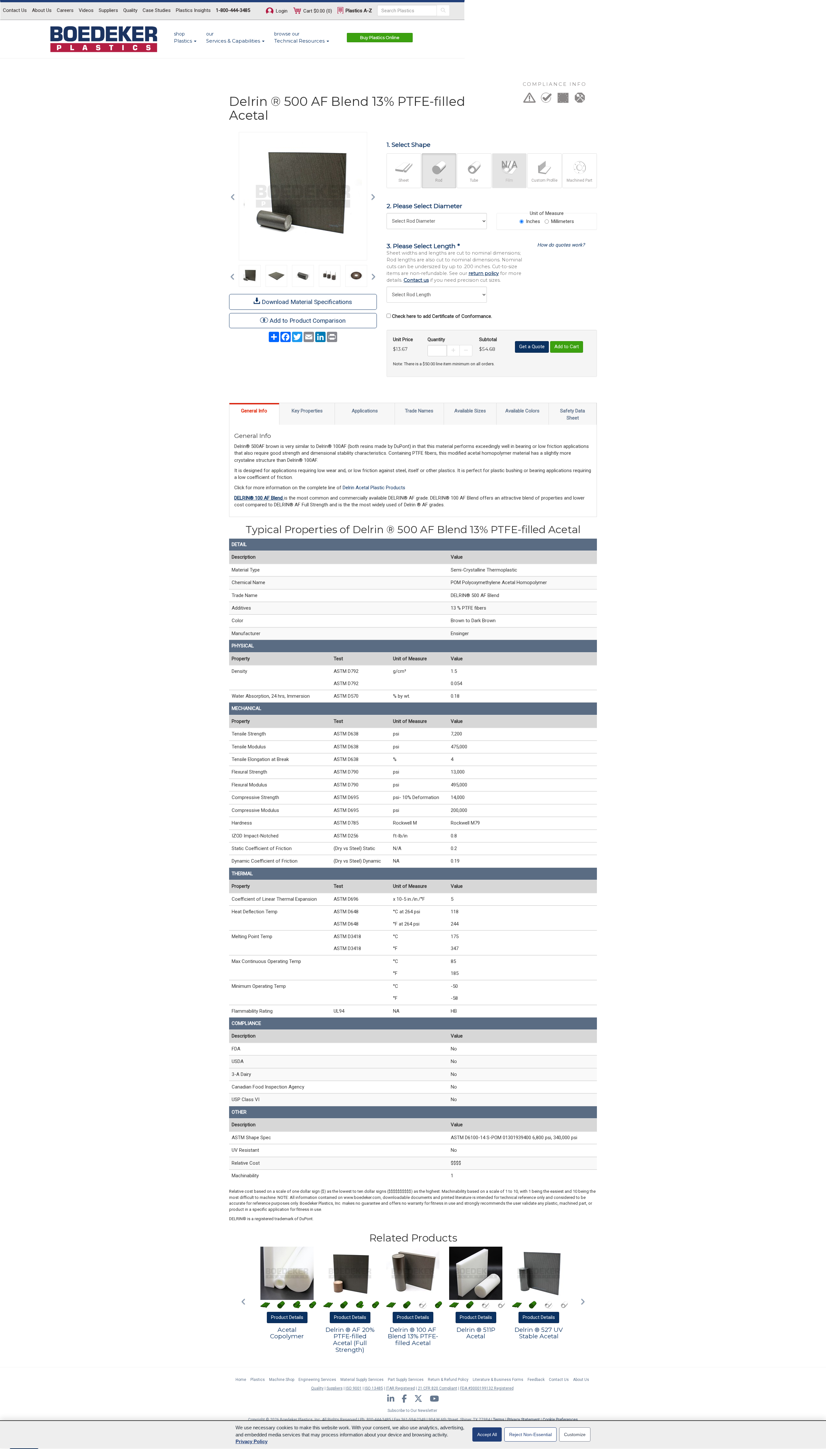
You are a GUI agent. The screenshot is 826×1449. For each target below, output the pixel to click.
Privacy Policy (251, 1441)
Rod (438, 180)
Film (509, 180)
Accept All (487, 1434)
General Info (254, 411)
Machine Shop (281, 1379)
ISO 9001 (354, 1388)
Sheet (403, 180)
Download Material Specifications (306, 302)
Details (287, 1317)
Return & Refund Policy (448, 1379)
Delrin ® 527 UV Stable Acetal (539, 1333)
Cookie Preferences (560, 1419)
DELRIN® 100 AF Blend (259, 498)
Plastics (257, 1379)
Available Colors (522, 411)
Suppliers (108, 10)
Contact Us (15, 10)
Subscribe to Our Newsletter (412, 1410)
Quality (130, 10)
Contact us (416, 280)
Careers (65, 10)
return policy (483, 273)
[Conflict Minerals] (579, 99)
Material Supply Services (362, 1379)
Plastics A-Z (358, 11)
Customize (575, 1434)
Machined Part (579, 180)
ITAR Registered (400, 1388)
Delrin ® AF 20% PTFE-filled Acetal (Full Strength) (350, 1340)
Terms (498, 1419)
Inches (533, 221)
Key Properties (307, 411)
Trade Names (419, 411)
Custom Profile (544, 180)
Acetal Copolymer (287, 1333)
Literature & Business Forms (498, 1379)
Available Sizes (470, 411)
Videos (86, 10)
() (317, 11)
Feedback (536, 1379)
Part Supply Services (406, 1379)
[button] (234, 196)
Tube (474, 180)
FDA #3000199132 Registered (487, 1388)
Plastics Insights (193, 10)
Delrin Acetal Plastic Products (374, 488)
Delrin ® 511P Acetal (476, 1333)
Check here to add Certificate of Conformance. (442, 316)
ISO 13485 (374, 1388)
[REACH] (563, 99)
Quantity (436, 339)
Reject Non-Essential (530, 1434)
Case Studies (157, 10)
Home (241, 1379)
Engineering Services (317, 1379)
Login (281, 11)
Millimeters (562, 221)
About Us (42, 10)
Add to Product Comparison (308, 320)
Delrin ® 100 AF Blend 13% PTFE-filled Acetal (413, 1336)
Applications (365, 411)
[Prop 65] (529, 99)
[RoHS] (546, 99)
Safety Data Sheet (572, 414)
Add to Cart (566, 347)
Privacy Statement (523, 1419)
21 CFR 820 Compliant (437, 1388)
